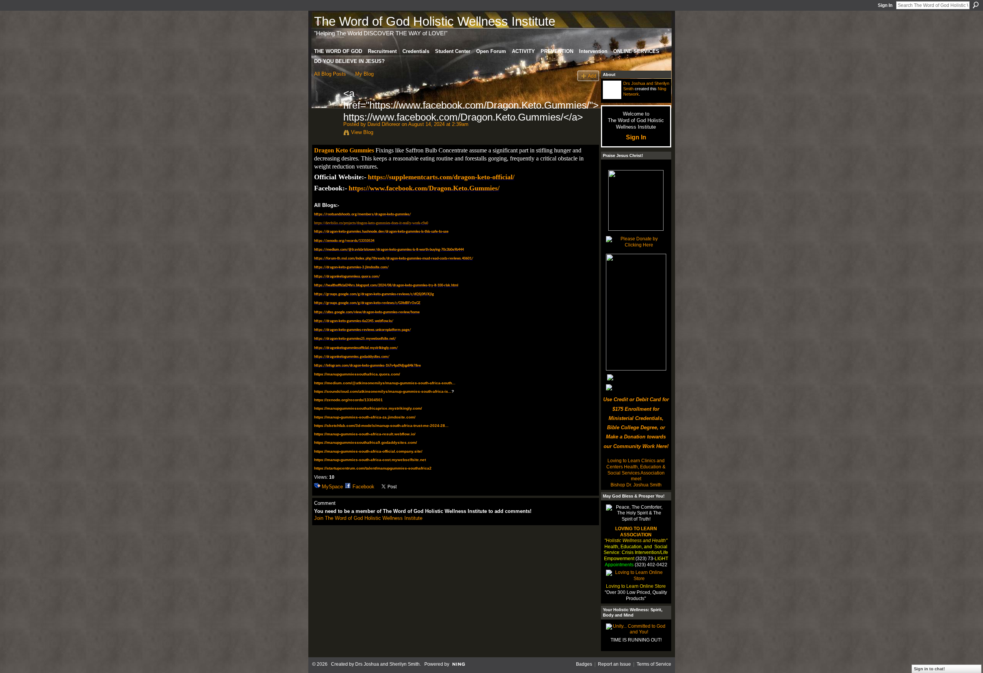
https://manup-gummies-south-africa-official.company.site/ (368, 451)
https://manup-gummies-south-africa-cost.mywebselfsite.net (370, 460)
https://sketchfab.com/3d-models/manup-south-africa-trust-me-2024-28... (381, 425)
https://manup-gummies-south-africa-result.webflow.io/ (364, 434)
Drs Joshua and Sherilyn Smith (387, 664)
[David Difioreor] (326, 109)
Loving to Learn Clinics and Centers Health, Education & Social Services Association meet (635, 469)
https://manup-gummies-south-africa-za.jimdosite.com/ (364, 417)
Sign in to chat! (929, 668)
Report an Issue (614, 664)
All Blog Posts (330, 74)
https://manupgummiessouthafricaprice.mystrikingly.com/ (368, 408)
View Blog (362, 132)
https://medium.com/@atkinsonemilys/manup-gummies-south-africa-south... (384, 383)
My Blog (364, 74)
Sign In (885, 5)
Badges (584, 664)
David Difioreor (383, 124)
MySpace (332, 486)
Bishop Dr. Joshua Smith (636, 485)
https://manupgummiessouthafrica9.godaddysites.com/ (365, 442)
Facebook (363, 486)
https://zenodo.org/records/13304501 (348, 400)
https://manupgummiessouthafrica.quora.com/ (357, 374)
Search (976, 5)
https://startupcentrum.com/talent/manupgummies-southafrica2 (373, 468)
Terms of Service (654, 664)
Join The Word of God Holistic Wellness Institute (368, 518)
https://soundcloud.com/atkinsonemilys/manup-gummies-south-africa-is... (383, 391)
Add (592, 75)
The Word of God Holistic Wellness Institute (434, 21)
